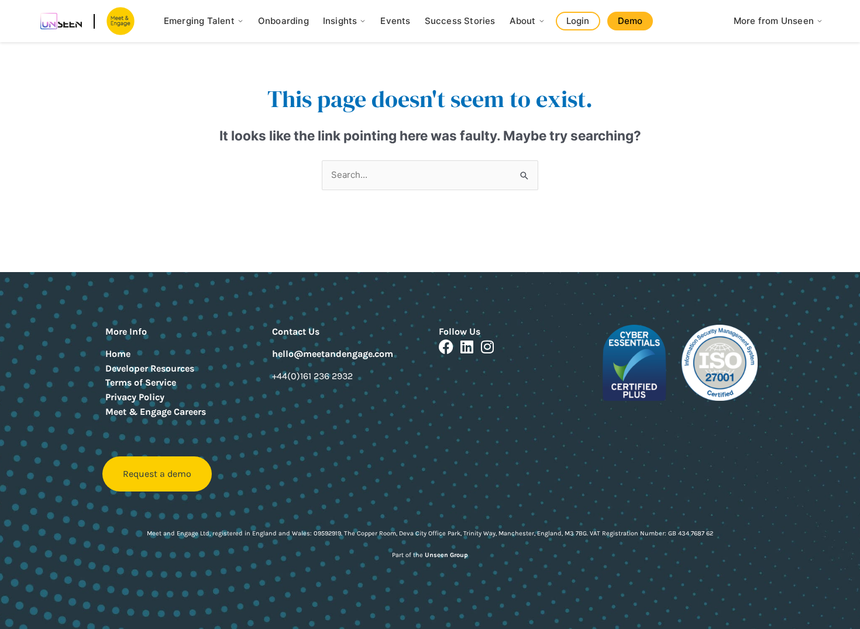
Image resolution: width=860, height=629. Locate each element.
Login (578, 20)
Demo (630, 20)
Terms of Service (140, 382)
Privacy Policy (134, 397)
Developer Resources (149, 368)
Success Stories (460, 20)
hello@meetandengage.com (332, 353)
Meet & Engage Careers (155, 411)
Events (395, 20)
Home (117, 353)
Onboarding (283, 20)
